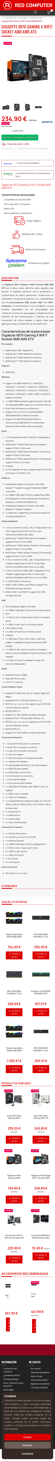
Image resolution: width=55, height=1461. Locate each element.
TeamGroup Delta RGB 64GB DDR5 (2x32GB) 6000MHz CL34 (14, 1052)
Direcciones (36, 1376)
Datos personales (39, 1379)
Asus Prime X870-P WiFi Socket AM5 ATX (14, 1236)
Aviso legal (8, 1389)
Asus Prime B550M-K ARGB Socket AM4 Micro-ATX (41, 1237)
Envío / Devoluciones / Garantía (13, 1384)
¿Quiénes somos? (11, 1375)
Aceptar (27, 1437)
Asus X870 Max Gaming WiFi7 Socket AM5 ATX (14, 1118)
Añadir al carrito (15, 955)
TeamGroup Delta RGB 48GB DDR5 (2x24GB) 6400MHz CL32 (14, 938)
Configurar (27, 1453)
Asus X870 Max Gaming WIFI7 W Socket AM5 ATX (40, 1118)
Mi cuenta (35, 1368)
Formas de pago (10, 1379)
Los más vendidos (39, 1387)
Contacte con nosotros (10, 1370)
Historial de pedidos (40, 1372)
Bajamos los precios (40, 1383)
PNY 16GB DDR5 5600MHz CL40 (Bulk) (40, 936)
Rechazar (27, 1445)
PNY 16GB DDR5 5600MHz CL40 (40, 1049)
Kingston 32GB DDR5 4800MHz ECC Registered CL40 (41, 993)
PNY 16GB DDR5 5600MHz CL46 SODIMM (14, 993)
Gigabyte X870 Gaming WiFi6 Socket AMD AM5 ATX (14, 1179)
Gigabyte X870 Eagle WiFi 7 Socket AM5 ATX (41, 1178)
